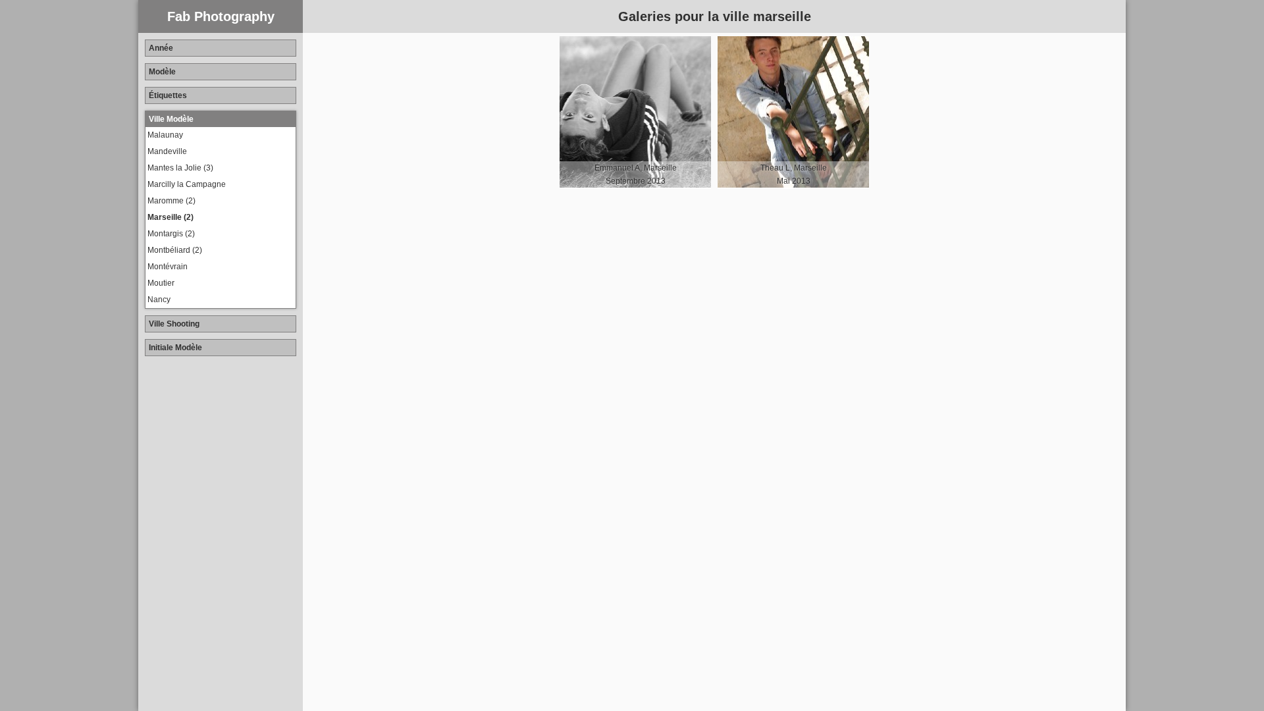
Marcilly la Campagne (186, 184)
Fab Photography (221, 16)
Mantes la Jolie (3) (180, 167)
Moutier (160, 283)
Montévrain (167, 266)
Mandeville (167, 151)
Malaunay (165, 135)
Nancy (159, 299)
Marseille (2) (170, 217)
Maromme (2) (171, 200)
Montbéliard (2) (174, 250)
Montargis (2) (171, 233)
